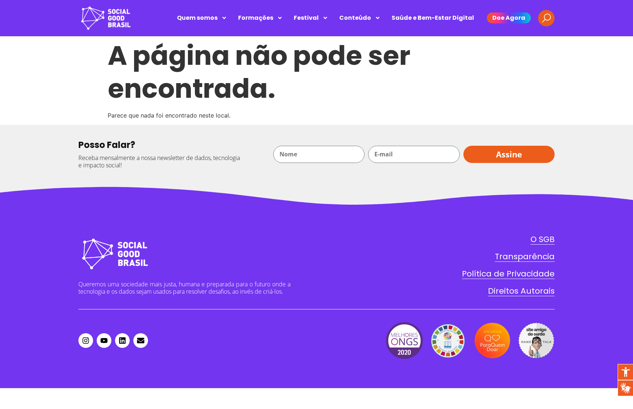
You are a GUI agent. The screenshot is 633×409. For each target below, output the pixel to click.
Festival (306, 18)
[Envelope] (140, 340)
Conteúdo (355, 18)
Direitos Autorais (521, 291)
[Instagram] (85, 340)
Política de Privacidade (508, 273)
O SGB (542, 239)
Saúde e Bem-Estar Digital (433, 18)
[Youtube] (104, 340)
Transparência (525, 256)
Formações (255, 18)
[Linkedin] (122, 340)
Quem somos (197, 18)
